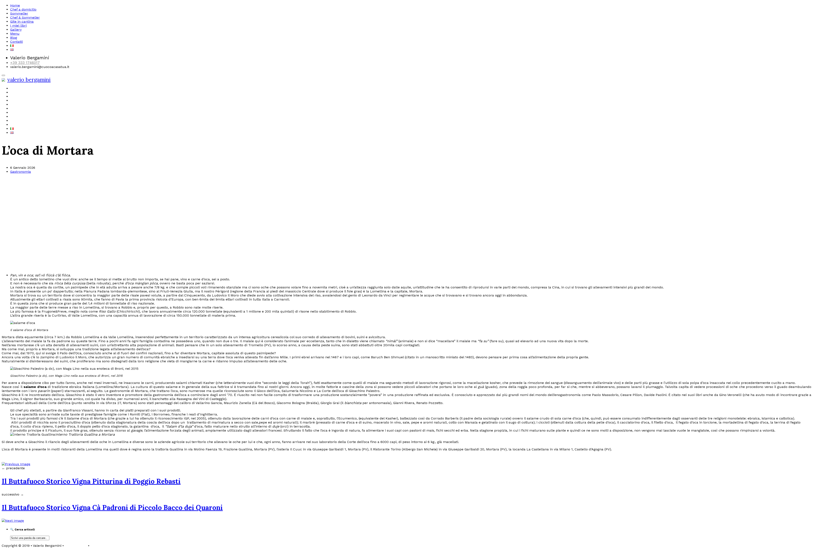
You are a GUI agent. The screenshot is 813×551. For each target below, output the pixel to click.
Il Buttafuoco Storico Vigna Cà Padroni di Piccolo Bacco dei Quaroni (112, 507)
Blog (13, 38)
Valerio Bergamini (29, 79)
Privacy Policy (76, 546)
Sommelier (19, 13)
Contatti (16, 42)
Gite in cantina (22, 21)
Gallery (16, 30)
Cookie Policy (101, 546)
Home (15, 5)
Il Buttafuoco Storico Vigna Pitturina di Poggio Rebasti (91, 481)
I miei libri (18, 26)
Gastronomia (20, 172)
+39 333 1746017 (25, 62)
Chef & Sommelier (25, 17)
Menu (14, 34)
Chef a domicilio (23, 9)
